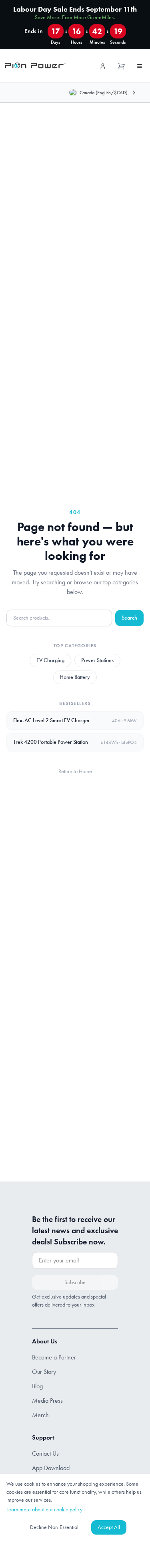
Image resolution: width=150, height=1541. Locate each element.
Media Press (47, 1400)
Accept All (109, 1527)
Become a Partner (54, 1357)
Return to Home (75, 771)
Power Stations (97, 660)
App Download (51, 1468)
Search (129, 617)
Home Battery (75, 677)
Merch (40, 1415)
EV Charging (50, 660)
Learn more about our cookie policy (44, 1509)
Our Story (44, 1371)
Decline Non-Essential (54, 1527)
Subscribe (75, 1282)
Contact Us (45, 1453)
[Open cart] (121, 66)
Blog (37, 1386)
